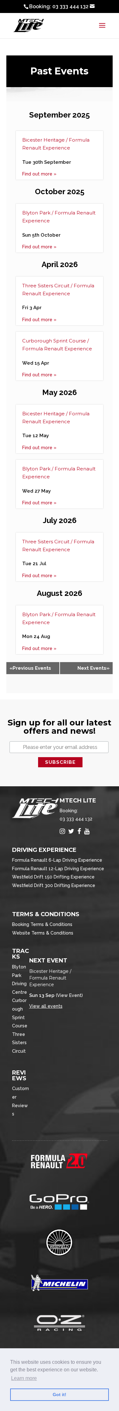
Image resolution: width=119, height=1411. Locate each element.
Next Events (93, 668)
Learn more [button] (24, 1378)
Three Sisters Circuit (19, 1043)
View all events (46, 1006)
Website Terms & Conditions (42, 932)
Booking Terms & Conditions (42, 924)
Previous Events (30, 668)
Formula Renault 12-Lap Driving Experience (58, 868)
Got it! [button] (59, 1394)
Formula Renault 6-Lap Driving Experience (57, 860)
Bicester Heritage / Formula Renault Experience (50, 977)
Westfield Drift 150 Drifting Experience (53, 876)
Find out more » (39, 173)
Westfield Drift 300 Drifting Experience (53, 885)
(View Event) (69, 995)
